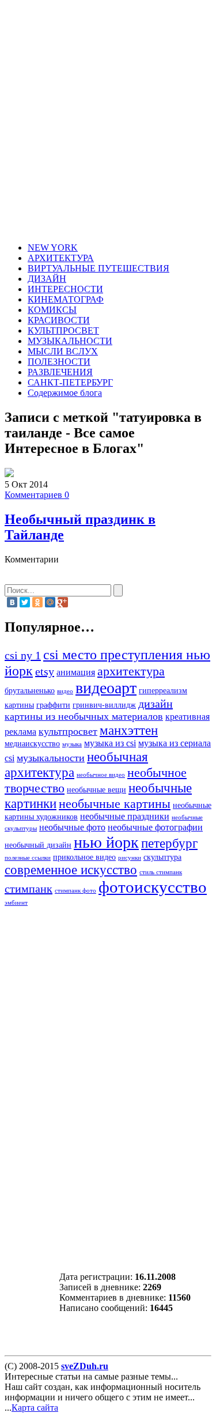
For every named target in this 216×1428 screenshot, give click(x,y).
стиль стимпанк (160, 872)
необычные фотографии (155, 827)
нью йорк (106, 842)
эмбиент (16, 903)
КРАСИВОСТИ (59, 320)
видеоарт (106, 688)
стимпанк (28, 888)
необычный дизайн (38, 845)
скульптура (162, 857)
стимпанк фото (75, 890)
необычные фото (72, 827)
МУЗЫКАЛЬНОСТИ (70, 341)
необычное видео (101, 775)
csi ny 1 (23, 655)
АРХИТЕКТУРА (61, 258)
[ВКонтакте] (12, 602)
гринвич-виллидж (104, 705)
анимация (75, 672)
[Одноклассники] (37, 602)
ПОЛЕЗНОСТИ (59, 362)
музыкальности (51, 758)
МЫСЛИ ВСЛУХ (63, 351)
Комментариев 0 (37, 495)
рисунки (129, 858)
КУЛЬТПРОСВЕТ (63, 330)
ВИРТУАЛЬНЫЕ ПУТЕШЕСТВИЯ (98, 268)
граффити (53, 705)
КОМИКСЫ (52, 310)
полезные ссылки (28, 858)
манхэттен (129, 730)
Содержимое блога (65, 393)
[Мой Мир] (50, 602)
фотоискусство (152, 887)
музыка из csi (110, 743)
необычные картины (114, 804)
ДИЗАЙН (47, 279)
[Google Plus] (63, 602)
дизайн (155, 703)
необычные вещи (96, 789)
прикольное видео (84, 857)
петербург (169, 843)
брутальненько (30, 690)
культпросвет (68, 731)
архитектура (131, 671)
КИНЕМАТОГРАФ (66, 299)
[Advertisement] (108, 123)
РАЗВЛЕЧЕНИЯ (60, 372)
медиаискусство (32, 743)
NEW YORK (53, 247)
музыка (72, 744)
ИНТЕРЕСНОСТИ (65, 289)
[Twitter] (25, 602)
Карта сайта (35, 1407)
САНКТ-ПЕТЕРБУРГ (70, 382)
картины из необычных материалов (84, 716)
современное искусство (71, 869)
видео (65, 691)
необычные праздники (124, 816)
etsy (44, 671)
